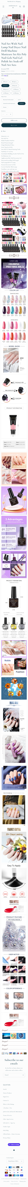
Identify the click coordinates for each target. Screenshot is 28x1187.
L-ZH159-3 (16, 89)
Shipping (3, 71)
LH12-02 (5, 81)
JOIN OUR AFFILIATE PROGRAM (12, 1111)
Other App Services (8, 1119)
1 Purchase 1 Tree (7, 1108)
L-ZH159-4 (16, 93)
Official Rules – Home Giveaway (11, 1134)
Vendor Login (6, 1126)
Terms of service (14, 1181)
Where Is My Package (8, 1104)
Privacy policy (6, 1181)
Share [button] (4, 131)
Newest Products (7, 1093)
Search (5, 1089)
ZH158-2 (5, 85)
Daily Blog (6, 1130)
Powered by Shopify (15, 1178)
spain (20, 100)
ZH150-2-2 (6, 89)
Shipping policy (23, 1181)
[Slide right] (17, 40)
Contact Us (6, 1100)
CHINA (22, 103)
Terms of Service (7, 1115)
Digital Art (6, 1096)
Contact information (14, 1183)
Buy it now (14, 125)
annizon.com (7, 1178)
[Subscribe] (23, 1075)
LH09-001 (14, 85)
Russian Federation (9, 100)
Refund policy (24, 1178)
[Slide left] (10, 40)
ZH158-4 (14, 81)
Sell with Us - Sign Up (9, 1123)
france (5, 107)
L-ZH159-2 (6, 93)
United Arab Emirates (10, 104)
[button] (3, 6)
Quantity (3, 111)
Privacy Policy (6, 1138)
